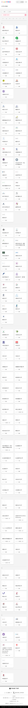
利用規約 (14, 696)
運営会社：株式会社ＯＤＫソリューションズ (14, 703)
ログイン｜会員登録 (20, 1)
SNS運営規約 (14, 699)
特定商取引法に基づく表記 (14, 701)
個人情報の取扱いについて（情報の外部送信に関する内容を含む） (14, 697)
